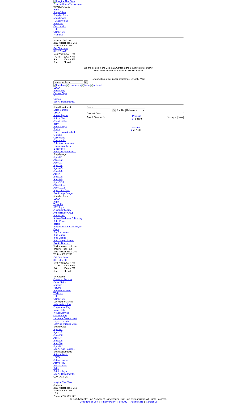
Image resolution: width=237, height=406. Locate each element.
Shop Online (59, 12)
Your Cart (58, 4)
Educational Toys (62, 146)
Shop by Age (59, 18)
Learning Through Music (65, 324)
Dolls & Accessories (63, 143)
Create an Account (62, 279)
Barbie (56, 224)
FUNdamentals (60, 20)
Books (56, 129)
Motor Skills (59, 310)
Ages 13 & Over (61, 190)
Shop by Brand (60, 15)
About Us (58, 23)
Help (55, 29)
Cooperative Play (62, 307)
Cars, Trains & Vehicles (65, 132)
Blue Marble (59, 235)
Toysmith (58, 204)
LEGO (56, 88)
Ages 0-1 (57, 157)
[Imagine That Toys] (64, 1)
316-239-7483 (60, 51)
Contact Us (59, 32)
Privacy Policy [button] (108, 401)
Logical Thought (61, 321)
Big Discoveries (61, 232)
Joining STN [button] (136, 401)
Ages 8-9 (57, 179)
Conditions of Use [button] (89, 401)
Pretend (57, 96)
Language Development (65, 318)
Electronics (59, 148)
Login (66, 4)
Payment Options (62, 290)
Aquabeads (59, 215)
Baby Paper (59, 221)
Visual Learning (61, 312)
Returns (57, 287)
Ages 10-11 (59, 185)
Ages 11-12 (59, 187)
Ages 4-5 (57, 168)
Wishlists (58, 293)
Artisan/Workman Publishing (67, 218)
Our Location (59, 26)
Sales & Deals (60, 110)
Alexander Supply (62, 210)
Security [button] (123, 401)
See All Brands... (61, 243)
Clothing (57, 135)
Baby (56, 123)
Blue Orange (59, 237)
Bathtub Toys (60, 126)
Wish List (58, 34)
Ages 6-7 (57, 174)
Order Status (59, 282)
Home (56, 9)
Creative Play (60, 315)
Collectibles (59, 137)
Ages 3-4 (57, 165)
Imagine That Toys (62, 382)
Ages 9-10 (58, 182)
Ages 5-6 (57, 171)
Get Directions (60, 48)
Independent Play (62, 304)
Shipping (57, 285)
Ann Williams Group (63, 212)
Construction (59, 140)
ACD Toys (58, 207)
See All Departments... (64, 101)
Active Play (59, 90)
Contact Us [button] (151, 401)
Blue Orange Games (63, 240)
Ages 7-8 (57, 176)
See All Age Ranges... (64, 193)
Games (57, 99)
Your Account (76, 4)
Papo (56, 201)
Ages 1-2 (57, 160)
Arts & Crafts (60, 121)
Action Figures (60, 115)
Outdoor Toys (60, 93)
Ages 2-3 (57, 162)
